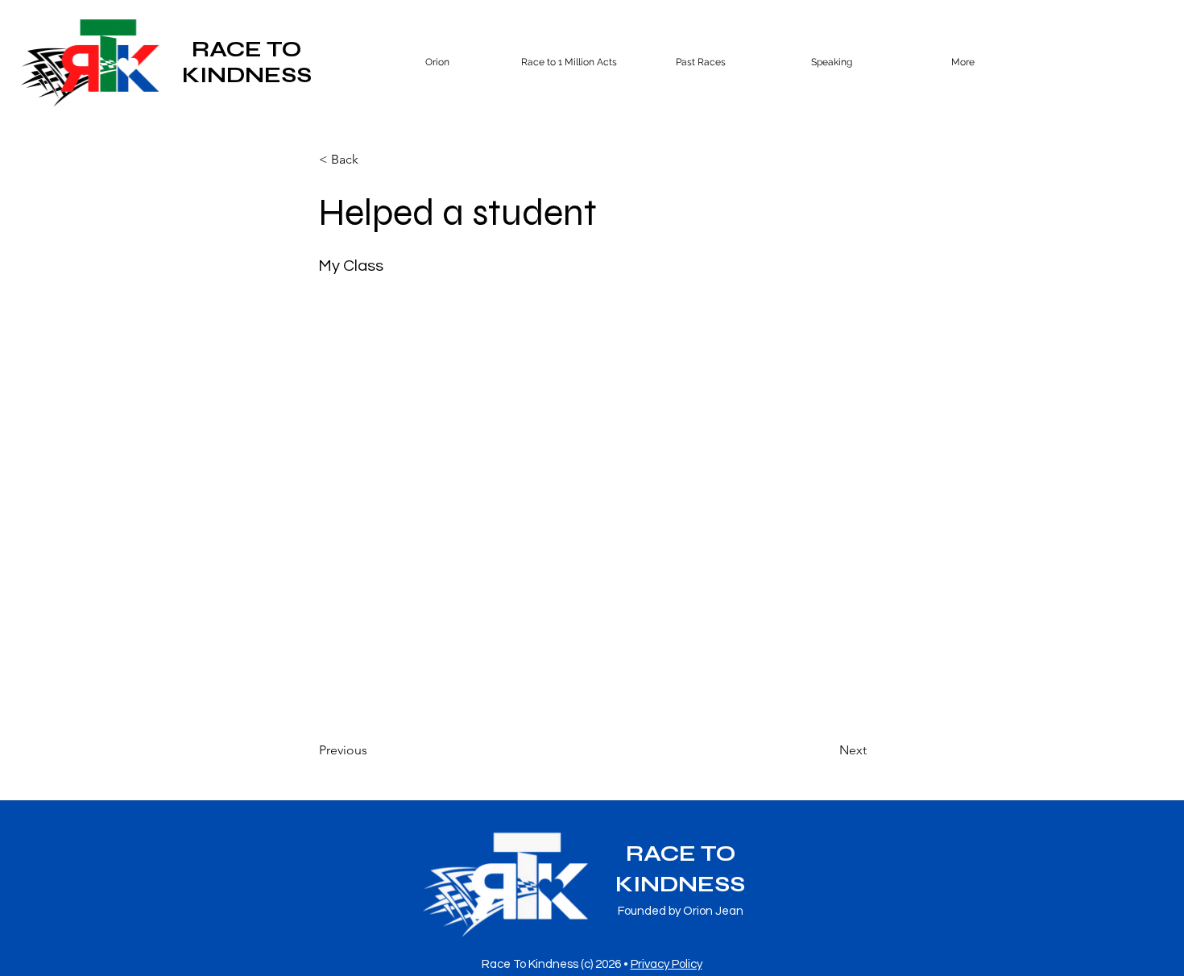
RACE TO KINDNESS (247, 62)
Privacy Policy (666, 964)
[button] (700, 62)
